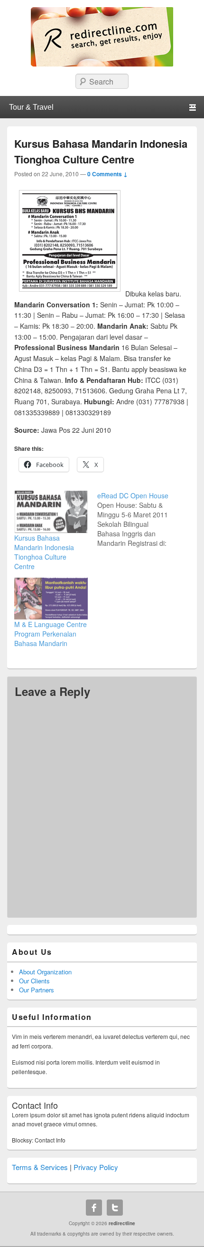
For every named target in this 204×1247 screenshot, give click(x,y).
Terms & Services (40, 1167)
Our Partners (36, 989)
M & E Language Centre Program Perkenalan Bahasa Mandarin (50, 633)
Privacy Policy (96, 1167)
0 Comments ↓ (107, 174)
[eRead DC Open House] (138, 519)
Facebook (94, 1207)
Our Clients (34, 980)
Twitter (115, 1207)
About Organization (45, 971)
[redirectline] (102, 63)
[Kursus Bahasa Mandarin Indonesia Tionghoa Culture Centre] (51, 512)
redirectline (122, 1223)
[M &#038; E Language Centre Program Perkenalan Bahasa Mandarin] (51, 599)
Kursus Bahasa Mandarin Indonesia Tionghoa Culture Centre (44, 552)
